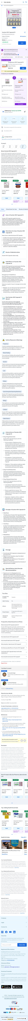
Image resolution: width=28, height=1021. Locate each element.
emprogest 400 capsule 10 (7, 901)
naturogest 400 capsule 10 (14, 911)
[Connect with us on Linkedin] (14, 932)
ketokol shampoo (8, 864)
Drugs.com (4, 718)
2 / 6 (17, 27)
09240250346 (15, 708)
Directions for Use (11, 209)
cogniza (12, 861)
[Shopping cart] (26, 2)
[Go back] (2, 2)
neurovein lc (19, 866)
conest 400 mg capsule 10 (17, 900)
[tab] (14, 918)
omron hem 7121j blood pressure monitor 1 (14, 890)
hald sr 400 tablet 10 (5, 905)
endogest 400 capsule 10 (19, 901)
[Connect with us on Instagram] (2, 932)
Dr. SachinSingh (11, 673)
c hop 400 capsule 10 (6, 900)
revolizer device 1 (5, 883)
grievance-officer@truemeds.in (12, 967)
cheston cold (18, 861)
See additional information (10, 998)
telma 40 (3, 861)
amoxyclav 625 (13, 863)
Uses (2, 209)
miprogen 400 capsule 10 (15, 910)
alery (15, 866)
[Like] (21, 740)
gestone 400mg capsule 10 (20, 904)
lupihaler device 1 (19, 880)
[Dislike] (24, 740)
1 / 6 (14, 27)
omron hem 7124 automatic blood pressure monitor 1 (12, 881)
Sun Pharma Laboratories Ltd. (8, 34)
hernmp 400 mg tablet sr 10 (16, 905)
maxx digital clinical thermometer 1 (16, 883)
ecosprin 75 (7, 863)
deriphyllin (11, 867)
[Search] (23, 2)
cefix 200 (7, 867)
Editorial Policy (9, 688)
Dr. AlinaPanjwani (12, 682)
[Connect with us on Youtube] (10, 932)
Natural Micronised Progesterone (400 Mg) (11, 139)
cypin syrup (10, 866)
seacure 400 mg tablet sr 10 (13, 913)
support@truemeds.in (6, 708)
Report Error (4, 663)
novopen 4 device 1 (13, 893)
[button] (14, 50)
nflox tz (20, 864)
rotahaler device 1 (22, 874)
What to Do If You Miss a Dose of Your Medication (11, 851)
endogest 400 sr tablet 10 (6, 903)
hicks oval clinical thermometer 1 (8, 880)
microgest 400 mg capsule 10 (14, 908)
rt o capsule (20, 863)
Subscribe (22, 945)
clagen (6, 866)
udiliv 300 (8, 861)
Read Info (24, 36)
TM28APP (10, 1019)
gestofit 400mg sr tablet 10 (7, 904)
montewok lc (16, 864)
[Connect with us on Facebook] (6, 932)
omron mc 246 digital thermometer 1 (9, 884)
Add (22, 43)
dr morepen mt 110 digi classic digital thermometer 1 (12, 873)
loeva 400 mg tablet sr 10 (15, 907)
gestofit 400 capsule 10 (18, 903)
